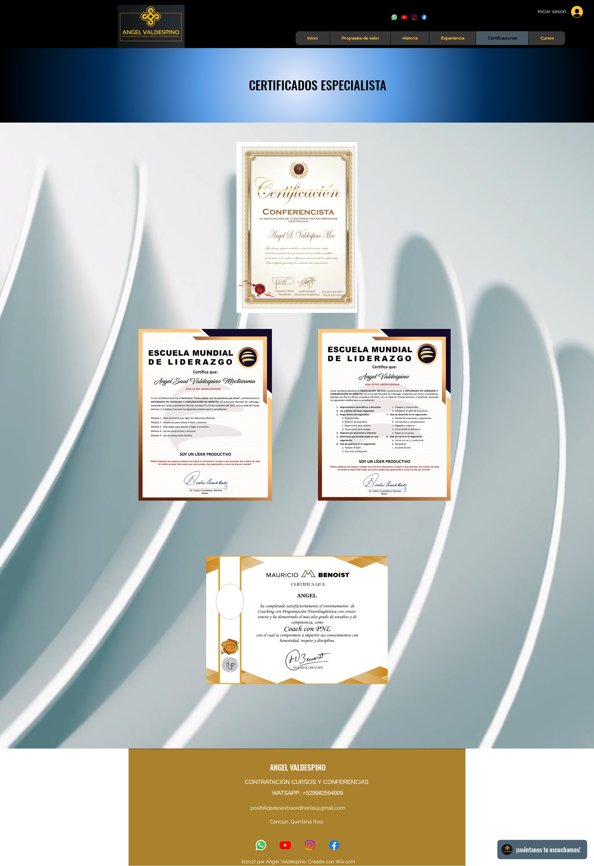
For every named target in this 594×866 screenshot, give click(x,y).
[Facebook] (424, 17)
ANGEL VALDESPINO (298, 767)
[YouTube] (404, 17)
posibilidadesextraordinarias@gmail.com (298, 808)
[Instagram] (414, 17)
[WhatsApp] (394, 17)
